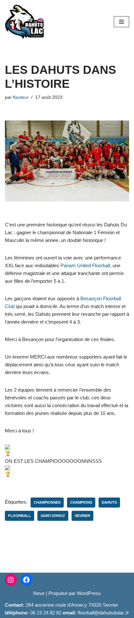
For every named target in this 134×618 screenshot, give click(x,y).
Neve (39, 593)
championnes (47, 502)
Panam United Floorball (85, 265)
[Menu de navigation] (121, 21)
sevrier (82, 516)
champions (81, 502)
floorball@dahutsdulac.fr (103, 612)
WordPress (89, 593)
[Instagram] (11, 580)
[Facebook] (26, 580)
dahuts (109, 502)
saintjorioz (53, 516)
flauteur (21, 97)
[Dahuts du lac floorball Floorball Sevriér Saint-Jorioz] (24, 22)
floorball (19, 516)
